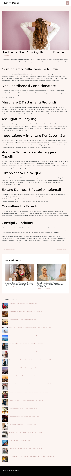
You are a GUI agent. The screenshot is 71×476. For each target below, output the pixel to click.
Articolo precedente (8, 249)
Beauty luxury (7, 55)
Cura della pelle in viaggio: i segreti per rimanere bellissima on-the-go (50, 284)
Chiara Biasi (10, 3)
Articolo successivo (62, 249)
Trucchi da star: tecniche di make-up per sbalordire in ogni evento (19, 284)
